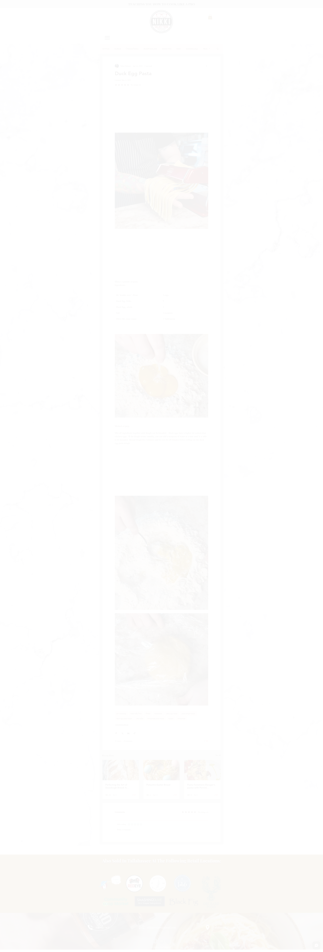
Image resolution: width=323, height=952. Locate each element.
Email (121, 933)
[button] (215, 914)
